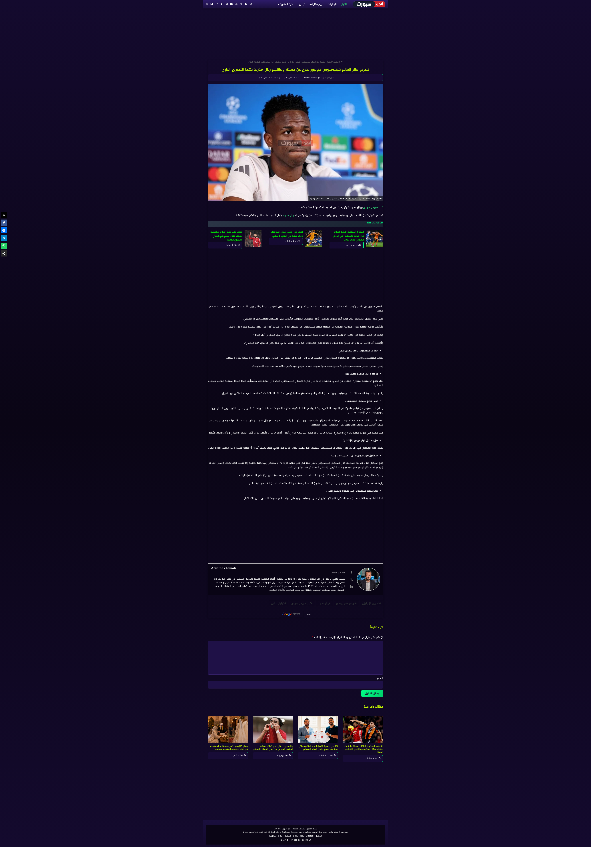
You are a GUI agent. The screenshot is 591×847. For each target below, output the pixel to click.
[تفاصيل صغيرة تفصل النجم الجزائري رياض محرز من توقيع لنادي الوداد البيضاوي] (318, 729)
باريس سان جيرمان (345, 603)
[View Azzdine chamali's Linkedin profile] (351, 586)
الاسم (380, 678)
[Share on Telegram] (4, 238)
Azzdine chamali (311, 77)
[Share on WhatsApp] (4, 246)
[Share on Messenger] (4, 230)
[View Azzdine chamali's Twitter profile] (351, 579)
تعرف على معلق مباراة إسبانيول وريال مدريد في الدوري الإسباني (287, 234)
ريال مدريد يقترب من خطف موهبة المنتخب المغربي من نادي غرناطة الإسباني (273, 747)
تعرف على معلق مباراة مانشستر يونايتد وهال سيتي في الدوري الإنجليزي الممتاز (226, 236)
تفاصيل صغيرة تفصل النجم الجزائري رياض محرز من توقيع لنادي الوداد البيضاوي (318, 747)
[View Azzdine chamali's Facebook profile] (351, 572)
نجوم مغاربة (317, 4)
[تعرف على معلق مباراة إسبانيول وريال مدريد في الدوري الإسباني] (313, 238)
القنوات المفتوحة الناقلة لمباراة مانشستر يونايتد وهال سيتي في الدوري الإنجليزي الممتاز (363, 749)
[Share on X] (4, 215)
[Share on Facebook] (4, 223)
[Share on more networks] (4, 253)
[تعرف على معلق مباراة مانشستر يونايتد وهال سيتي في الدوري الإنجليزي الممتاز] (253, 238)
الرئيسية (337, 62)
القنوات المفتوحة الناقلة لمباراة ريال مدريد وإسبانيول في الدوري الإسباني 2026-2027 (348, 236)
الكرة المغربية (287, 4)
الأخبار (345, 4)
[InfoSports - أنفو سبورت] (369, 4)
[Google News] (291, 614)
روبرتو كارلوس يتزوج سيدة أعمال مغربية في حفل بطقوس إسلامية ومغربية (229, 747)
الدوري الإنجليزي (370, 603)
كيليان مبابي (278, 603)
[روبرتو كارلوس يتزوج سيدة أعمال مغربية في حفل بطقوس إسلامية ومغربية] (228, 729)
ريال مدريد (288, 215)
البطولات (332, 4)
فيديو (302, 4)
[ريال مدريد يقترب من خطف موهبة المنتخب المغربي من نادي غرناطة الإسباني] (273, 729)
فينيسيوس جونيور (373, 207)
